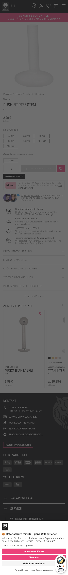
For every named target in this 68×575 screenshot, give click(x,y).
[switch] (61, 570)
